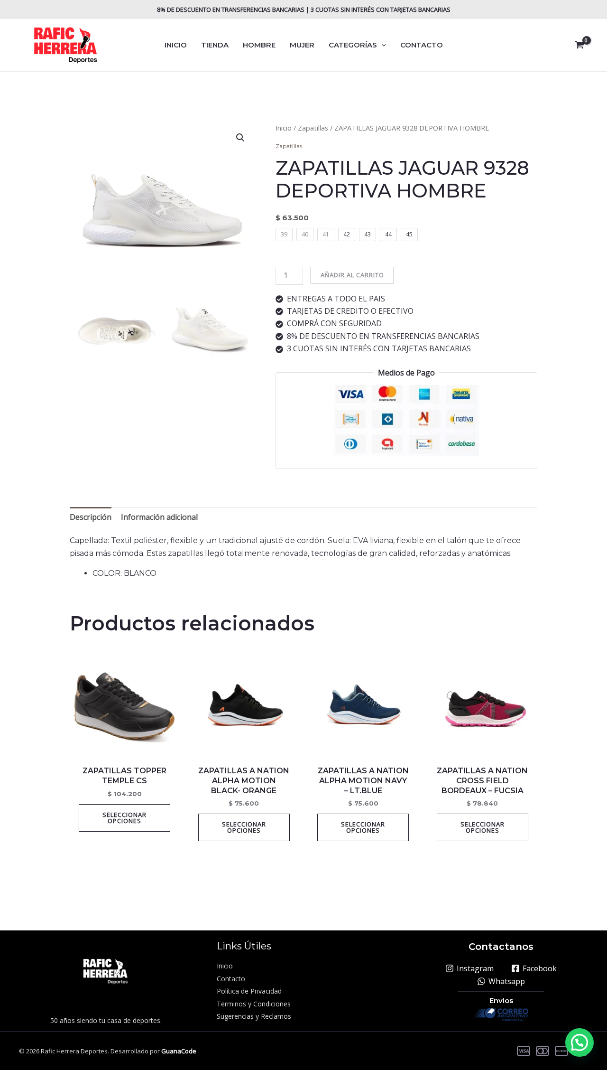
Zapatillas (313, 127)
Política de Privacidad (249, 990)
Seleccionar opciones (124, 817)
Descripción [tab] (90, 517)
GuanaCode (178, 1051)
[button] (381, 45)
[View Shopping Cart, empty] (579, 45)
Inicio (284, 127)
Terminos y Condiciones (254, 1003)
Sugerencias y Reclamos (254, 1016)
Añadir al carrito (352, 275)
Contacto (231, 978)
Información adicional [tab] (159, 517)
